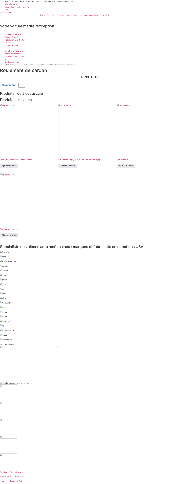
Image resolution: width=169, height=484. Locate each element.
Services (8, 42)
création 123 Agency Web (11, 481)
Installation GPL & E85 (14, 40)
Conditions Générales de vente (13, 472)
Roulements (34, 65)
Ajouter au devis (9, 85)
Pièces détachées (12, 37)
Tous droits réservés (9, 476)
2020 (23, 476)
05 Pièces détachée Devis (17, 65)
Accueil (3, 65)
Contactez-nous (12, 45)
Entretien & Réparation (14, 34)
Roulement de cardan (49, 65)
